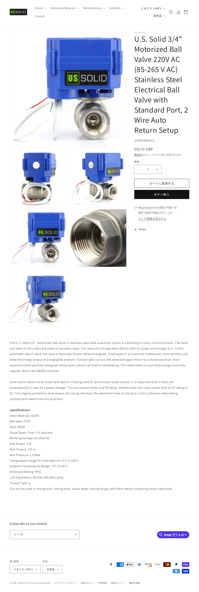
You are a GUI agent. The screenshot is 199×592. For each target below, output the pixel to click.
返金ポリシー (87, 582)
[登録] (75, 534)
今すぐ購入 (161, 194)
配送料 (138, 154)
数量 (137, 161)
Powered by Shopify (41, 582)
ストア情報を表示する (152, 218)
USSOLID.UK (24, 582)
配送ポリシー (118, 582)
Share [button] (142, 229)
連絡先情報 (134, 582)
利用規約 (102, 582)
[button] (40, 8)
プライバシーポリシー (65, 582)
